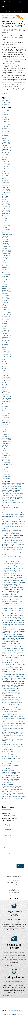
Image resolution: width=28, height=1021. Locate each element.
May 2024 (5, 158)
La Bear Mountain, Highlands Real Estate (13, 563)
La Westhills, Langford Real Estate (11, 593)
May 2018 (4, 283)
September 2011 (6, 422)
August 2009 (5, 466)
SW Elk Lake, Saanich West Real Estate (12, 707)
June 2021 (5, 218)
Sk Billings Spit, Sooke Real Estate (11, 687)
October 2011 (5, 420)
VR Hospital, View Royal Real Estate (11, 788)
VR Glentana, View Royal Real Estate (12, 786)
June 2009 (5, 469)
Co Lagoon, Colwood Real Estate (11, 490)
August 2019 (5, 257)
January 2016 (5, 332)
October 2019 (6, 253)
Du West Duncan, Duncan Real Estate (12, 535)
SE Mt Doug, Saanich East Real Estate (12, 667)
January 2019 (5, 269)
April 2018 (5, 285)
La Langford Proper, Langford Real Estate (13, 582)
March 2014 (5, 370)
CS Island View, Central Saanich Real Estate (13, 512)
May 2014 (4, 366)
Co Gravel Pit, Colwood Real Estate (11, 486)
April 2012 (5, 410)
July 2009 (5, 467)
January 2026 (6, 123)
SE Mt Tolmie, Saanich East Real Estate (12, 669)
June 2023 (5, 177)
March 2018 (5, 286)
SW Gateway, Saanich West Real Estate (12, 709)
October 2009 (6, 462)
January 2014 (5, 373)
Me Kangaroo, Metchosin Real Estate (12, 596)
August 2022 (5, 194)
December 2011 (6, 417)
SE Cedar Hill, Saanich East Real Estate (12, 653)
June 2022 (5, 198)
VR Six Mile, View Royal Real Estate (11, 791)
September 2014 (6, 359)
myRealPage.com (17, 1003)
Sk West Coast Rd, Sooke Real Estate (12, 702)
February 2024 (6, 163)
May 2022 (5, 199)
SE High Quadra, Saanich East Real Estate (13, 660)
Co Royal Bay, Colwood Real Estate (11, 495)
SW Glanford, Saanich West (9, 711)
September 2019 (6, 255)
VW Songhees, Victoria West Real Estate (13, 794)
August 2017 (5, 299)
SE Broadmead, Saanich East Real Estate (13, 648)
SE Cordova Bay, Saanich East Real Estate (13, 655)
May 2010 (4, 450)
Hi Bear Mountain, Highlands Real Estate (13, 551)
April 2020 (5, 243)
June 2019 (5, 260)
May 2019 (4, 262)
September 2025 (6, 130)
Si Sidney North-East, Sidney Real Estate (13, 680)
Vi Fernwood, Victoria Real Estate (11, 767)
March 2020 (5, 245)
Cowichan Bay (6, 505)
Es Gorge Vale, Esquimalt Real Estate (12, 542)
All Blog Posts (6, 99)
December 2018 (6, 271)
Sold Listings (5, 104)
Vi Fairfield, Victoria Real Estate (10, 765)
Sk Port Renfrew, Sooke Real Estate (12, 694)
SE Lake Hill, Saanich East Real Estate (12, 662)
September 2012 (6, 401)
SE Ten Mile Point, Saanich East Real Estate (13, 678)
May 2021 (4, 220)
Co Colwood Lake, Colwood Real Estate (12, 485)
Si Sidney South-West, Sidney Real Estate (13, 685)
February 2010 (6, 455)
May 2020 (5, 241)
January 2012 (5, 415)
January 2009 (6, 476)
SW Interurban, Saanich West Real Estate (16, 30)
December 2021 (6, 208)
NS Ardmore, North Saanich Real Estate (13, 617)
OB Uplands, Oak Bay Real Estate (11, 640)
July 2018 (4, 279)
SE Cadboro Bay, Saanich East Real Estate (13, 650)
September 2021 (6, 213)
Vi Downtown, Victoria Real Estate (11, 758)
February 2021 (6, 225)
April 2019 (5, 264)
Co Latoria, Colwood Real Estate (10, 492)
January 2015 (5, 352)
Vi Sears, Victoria (6, 782)
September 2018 (6, 276)
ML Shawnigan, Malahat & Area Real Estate (13, 613)
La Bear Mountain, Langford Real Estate (13, 565)
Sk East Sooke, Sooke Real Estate (11, 690)
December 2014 (6, 354)
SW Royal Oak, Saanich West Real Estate (13, 732)
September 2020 (7, 234)
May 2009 (5, 471)
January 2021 (5, 227)
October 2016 (6, 316)
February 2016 (6, 330)
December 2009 (6, 459)
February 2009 (6, 474)
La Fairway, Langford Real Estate (11, 566)
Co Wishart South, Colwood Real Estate (13, 504)
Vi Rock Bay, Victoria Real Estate (10, 779)
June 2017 (5, 302)
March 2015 (5, 349)
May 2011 (4, 429)
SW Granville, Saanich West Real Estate (12, 716)
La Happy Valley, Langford (9, 573)
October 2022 (6, 191)
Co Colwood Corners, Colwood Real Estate (13, 483)
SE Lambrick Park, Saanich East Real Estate (14, 664)
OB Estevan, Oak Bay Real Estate (11, 633)
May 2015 (4, 346)
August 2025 (5, 131)
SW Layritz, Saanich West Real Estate (12, 720)
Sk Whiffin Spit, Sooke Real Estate (11, 704)
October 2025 (6, 128)
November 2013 (6, 377)
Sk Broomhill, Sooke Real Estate (11, 688)
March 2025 (5, 140)
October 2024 (6, 149)
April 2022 (5, 201)
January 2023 (6, 185)
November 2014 (6, 356)
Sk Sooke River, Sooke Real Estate (11, 699)
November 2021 (6, 210)
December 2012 (6, 396)
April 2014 (5, 368)
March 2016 (5, 328)
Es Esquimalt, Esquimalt (8, 539)
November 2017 (6, 293)
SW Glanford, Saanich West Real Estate (13, 713)
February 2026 (6, 121)
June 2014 (5, 365)
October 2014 (6, 358)
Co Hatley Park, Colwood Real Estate (12, 488)
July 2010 (4, 447)
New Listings (5, 100)
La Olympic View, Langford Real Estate (12, 587)
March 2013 (5, 391)
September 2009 (7, 464)
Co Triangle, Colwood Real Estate (11, 500)
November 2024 (6, 147)
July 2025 (5, 133)
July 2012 (4, 405)
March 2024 (5, 161)
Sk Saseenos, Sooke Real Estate (10, 695)
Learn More (6, 933)
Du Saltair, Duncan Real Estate (10, 533)
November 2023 (6, 168)
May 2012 (4, 408)
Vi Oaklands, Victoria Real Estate (11, 777)
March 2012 (5, 412)
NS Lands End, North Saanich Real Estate (13, 624)
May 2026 (4, 116)
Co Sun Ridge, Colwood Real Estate (11, 499)
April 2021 (5, 222)
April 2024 (5, 159)
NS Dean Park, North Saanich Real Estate (13, 620)
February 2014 (6, 372)
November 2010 (6, 440)
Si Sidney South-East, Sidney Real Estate (13, 683)
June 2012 (5, 407)
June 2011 (5, 427)
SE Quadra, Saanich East (8, 671)
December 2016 (6, 312)
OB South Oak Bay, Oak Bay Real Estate (13, 638)
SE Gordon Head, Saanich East (10, 657)
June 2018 (5, 281)
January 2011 (5, 436)
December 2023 (6, 166)
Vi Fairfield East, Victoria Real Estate (11, 760)
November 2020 (6, 231)
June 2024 (5, 156)
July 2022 (5, 196)
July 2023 (5, 175)
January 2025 (6, 144)
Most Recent (5, 109)
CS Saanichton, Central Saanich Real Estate (13, 518)
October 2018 (6, 274)
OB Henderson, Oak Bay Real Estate (12, 634)
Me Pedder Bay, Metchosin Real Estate (12, 601)
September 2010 (6, 443)
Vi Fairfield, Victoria (7, 763)
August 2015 (5, 340)
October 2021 (6, 211)
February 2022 (6, 205)
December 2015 (6, 333)
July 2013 (4, 384)
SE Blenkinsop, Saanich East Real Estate (13, 647)
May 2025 (4, 137)
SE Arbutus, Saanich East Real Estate (12, 645)
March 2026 (5, 119)
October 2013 (6, 379)
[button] (2, 825)
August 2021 (5, 215)
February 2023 (6, 184)
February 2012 (6, 413)
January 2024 (6, 164)
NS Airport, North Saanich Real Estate (12, 615)
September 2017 (6, 297)
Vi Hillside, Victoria (7, 768)
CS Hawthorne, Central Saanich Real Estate (14, 511)
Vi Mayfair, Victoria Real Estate (10, 775)
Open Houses (6, 102)
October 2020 (6, 232)
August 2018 (5, 278)
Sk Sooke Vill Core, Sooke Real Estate (12, 700)
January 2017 (5, 311)
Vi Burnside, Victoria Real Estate (10, 753)
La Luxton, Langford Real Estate (11, 584)
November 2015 (6, 335)
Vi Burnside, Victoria (7, 751)
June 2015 (5, 344)
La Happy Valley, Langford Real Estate (12, 575)
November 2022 (6, 189)
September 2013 (6, 380)
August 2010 (5, 445)
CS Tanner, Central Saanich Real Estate (12, 519)
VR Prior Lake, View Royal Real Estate (12, 789)
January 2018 (6, 290)
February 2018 (6, 288)
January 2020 (6, 248)
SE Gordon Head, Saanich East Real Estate (13, 659)
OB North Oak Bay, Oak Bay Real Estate (13, 636)
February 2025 (6, 142)
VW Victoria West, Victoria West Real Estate (14, 796)
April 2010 (5, 452)
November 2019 (6, 252)
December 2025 (6, 124)
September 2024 (7, 151)
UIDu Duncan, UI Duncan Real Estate (12, 746)
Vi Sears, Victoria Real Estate (9, 784)
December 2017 (6, 292)
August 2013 (5, 382)
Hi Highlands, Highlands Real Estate (12, 556)
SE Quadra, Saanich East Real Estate (12, 673)
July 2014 (4, 363)
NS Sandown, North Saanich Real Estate (13, 629)
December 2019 (6, 250)
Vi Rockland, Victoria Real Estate (11, 781)
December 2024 (6, 145)
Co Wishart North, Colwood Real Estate (12, 502)
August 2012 (5, 403)
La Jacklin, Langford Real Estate (10, 579)
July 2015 (4, 342)
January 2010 (6, 457)
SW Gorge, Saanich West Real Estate (12, 714)
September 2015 (6, 339)
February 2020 (6, 246)
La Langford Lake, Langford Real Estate (13, 580)
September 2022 (7, 192)
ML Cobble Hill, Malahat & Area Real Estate (13, 603)
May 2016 (4, 325)
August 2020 (5, 236)
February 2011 (6, 434)
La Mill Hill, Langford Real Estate (11, 586)
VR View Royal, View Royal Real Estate (12, 793)
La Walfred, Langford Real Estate (11, 591)
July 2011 (4, 426)
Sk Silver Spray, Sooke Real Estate (11, 697)
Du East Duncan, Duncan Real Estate (12, 530)
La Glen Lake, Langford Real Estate (11, 570)
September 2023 (7, 171)
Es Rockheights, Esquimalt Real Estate (12, 547)
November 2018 (6, 272)
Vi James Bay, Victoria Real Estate (11, 772)
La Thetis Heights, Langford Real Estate (13, 589)
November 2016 (6, 314)
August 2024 (5, 152)
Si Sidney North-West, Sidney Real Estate (13, 681)
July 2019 (4, 258)
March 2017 (5, 307)
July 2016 (4, 321)
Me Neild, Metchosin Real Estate (11, 600)
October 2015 (6, 337)
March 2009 (5, 473)
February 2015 (6, 351)
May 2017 (4, 304)
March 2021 (5, 224)
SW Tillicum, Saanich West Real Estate (12, 739)
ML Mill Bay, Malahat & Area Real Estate (12, 608)
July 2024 (5, 154)
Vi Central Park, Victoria (8, 754)
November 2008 (6, 478)
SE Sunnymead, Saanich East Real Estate (13, 674)
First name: (7, 829)
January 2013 (5, 394)
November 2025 (6, 126)
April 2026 (5, 117)
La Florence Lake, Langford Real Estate (12, 568)
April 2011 (4, 431)
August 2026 (5, 111)
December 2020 (6, 229)
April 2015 (4, 347)
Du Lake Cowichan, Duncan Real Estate (13, 532)
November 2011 (6, 419)
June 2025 (5, 135)
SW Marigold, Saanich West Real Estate (12, 721)
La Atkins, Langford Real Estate (10, 561)
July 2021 (4, 217)
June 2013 (5, 386)
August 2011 (5, 424)
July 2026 (5, 112)
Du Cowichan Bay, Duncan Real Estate (12, 525)
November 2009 (6, 460)
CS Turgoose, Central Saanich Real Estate (13, 521)
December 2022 (6, 187)
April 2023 (5, 180)
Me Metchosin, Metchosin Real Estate (12, 598)
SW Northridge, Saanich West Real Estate (13, 723)
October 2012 (6, 400)
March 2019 (5, 265)
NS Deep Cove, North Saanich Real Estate (13, 622)
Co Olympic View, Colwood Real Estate (12, 493)
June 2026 (5, 114)
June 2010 (5, 448)
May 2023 (5, 178)
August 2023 (5, 173)
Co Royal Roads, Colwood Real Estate (12, 497)
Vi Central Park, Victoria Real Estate (11, 756)
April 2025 (5, 138)
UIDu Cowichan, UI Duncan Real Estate (13, 744)
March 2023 (5, 182)
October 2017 (6, 295)
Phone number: (8, 847)
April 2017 (5, 305)
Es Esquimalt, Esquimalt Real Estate (12, 540)
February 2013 (6, 393)
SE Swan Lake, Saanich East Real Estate (13, 676)
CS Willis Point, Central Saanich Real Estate (13, 523)
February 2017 (6, 309)
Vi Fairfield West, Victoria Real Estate (12, 761)
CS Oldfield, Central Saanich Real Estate (13, 516)
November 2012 (6, 398)
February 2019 (6, 267)
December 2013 (6, 375)
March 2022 (5, 203)
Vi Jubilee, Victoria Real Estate (10, 774)
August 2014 (5, 361)
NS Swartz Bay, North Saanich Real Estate (13, 631)
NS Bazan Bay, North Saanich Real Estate (13, 619)
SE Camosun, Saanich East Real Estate (12, 652)
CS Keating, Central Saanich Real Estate (13, 514)
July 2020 (5, 238)
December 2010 (6, 438)
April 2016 (4, 326)
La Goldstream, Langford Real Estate (12, 572)
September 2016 (6, 318)
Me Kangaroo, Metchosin (9, 594)
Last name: (7, 835)
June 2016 (5, 323)
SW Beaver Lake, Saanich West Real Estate (13, 706)
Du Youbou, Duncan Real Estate (11, 537)
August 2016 (5, 319)
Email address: (8, 841)
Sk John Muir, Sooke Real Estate (11, 692)
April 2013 (5, 389)
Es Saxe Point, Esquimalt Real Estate (12, 549)
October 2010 (6, 441)
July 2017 (4, 300)
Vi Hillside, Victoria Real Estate (10, 770)
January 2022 (6, 206)
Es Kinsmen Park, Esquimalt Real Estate (13, 544)
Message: (6, 853)
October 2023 (6, 170)
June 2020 (5, 239)
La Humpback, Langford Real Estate (12, 577)
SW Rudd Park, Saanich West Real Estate (13, 734)
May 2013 (4, 387)
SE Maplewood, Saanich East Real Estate (13, 666)
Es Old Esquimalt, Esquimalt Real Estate (13, 546)
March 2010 (5, 454)
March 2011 (5, 433)
